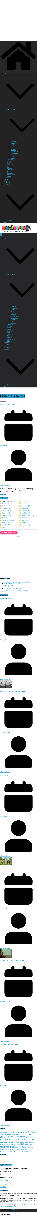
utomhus (24, 1149)
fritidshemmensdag (5, 1134)
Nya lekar (10, 159)
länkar (13, 1139)
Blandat (9, 161)
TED (35, 1147)
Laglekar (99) (6, 525)
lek (4, 1139)
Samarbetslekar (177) (28, 515)
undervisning (10, 1149)
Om (5, 222)
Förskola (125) (6, 513)
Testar (5, 591)
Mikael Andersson (5, 485)
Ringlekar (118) (26, 513)
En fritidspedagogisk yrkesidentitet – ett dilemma (17, 582)
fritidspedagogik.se (26, 1134)
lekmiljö (9, 1139)
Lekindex (6, 179)
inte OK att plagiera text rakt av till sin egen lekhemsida (17, 1205)
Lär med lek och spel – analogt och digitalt (16, 590)
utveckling (15, 1151)
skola (20, 1147)
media (22, 1142)
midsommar (29, 1142)
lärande (17, 1139)
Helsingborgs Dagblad (13, 1136)
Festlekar (9, 166)
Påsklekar (13, 148)
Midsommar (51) (26, 501)
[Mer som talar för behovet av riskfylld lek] (6, 688)
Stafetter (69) (25, 520)
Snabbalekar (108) (27, 518)
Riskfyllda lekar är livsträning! (12, 588)
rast (28, 1144)
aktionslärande (8, 1132)
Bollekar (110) (6, 506)
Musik (12, 145)
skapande (16, 1147)
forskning (23, 1132)
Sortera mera (4, 775)
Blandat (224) (6, 503)
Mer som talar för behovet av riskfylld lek (12, 691)
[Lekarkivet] (18, 70)
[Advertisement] (18, 21)
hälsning (23, 1136)
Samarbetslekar (15, 151)
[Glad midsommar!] (6, 864)
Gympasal (10, 169)
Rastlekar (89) (26, 510)
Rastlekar (13, 150)
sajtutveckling (7, 1146)
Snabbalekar (14, 153)
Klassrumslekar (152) (8, 520)
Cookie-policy (4, 1180)
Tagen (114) (25, 522)
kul (1, 1139)
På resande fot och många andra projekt (12, 960)
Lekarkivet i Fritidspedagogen (9, 1044)
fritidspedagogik (15, 1134)
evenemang (15, 1132)
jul (30, 1136)
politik (21, 1144)
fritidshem (32, 1132)
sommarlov (31, 1147)
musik (11, 1144)
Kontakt (9, 220)
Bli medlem (7, 182)
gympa (3, 1136)
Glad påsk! (7, 586)
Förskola (9, 168)
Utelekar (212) (26, 525)
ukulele (4, 1149)
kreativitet (34, 1136)
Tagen (12, 156)
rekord (31, 1144)
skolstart (24, 1147)
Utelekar (13, 158)
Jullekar (9, 171)
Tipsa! (5, 181)
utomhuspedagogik (5, 1151)
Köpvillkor (3, 1187)
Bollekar (9, 163)
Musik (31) (25, 503)
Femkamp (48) (6, 508)
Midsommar (14, 143)
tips (1, 1149)
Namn (12, 146)
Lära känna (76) (6, 527)
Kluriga (9, 176)
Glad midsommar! (9, 585)
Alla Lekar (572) (7, 501)
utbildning (18, 1149)
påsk (26, 1144)
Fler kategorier (11, 109)
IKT (28, 1136)
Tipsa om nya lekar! (8, 533)
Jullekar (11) (5, 518)
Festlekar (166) (6, 510)
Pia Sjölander (16, 1144)
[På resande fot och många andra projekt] (6, 957)
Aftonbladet (2, 1132)
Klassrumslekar (11, 174)
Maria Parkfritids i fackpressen (9, 404)
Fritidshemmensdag (6, 598)
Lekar (5, 73)
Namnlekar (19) (26, 506)
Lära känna (10, 164)
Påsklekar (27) (26, 508)
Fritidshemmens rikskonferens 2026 (14, 583)
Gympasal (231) (6, 515)
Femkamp (10, 173)
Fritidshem (3, 401)
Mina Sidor (7, 184)
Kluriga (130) (6, 522)
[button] (20, 108)
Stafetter (13, 155)
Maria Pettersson (14, 1142)
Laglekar (13, 141)
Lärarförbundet (24, 1139)
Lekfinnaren (7, 178)
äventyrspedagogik (25, 1151)
